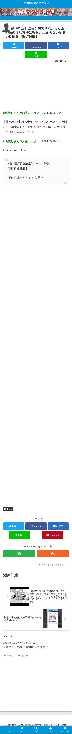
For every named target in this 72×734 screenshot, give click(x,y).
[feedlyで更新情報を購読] (19, 553)
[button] (65, 449)
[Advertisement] (36, 85)
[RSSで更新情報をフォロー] (53, 553)
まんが (9, 509)
